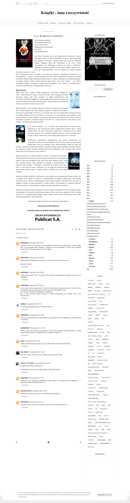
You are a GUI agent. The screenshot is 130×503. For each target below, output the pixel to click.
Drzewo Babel (103, 311)
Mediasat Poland (102, 360)
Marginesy (91, 360)
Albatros (98, 287)
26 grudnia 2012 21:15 (36, 402)
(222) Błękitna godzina (93, 228)
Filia (103, 318)
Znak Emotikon (92, 443)
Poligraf (90, 391)
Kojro (98, 343)
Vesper (90, 429)
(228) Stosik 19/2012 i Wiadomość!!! (97, 209)
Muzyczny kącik (78, 23)
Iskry (106, 336)
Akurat (90, 287)
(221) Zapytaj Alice (92, 230)
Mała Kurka (91, 356)
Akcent (101, 284)
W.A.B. (97, 429)
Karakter (105, 339)
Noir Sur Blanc (106, 377)
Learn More (101, 494)
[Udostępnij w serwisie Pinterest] (79, 229)
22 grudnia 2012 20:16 (36, 243)
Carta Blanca (92, 304)
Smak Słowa (98, 412)
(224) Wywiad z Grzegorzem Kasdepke (98, 222)
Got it (109, 494)
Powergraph (100, 391)
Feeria (96, 318)
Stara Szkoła (92, 419)
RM (96, 409)
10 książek (91, 280)
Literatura (100, 350)
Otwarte (90, 384)
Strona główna (43, 23)
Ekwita (105, 315)
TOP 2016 (106, 426)
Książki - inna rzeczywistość (65, 12)
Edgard (90, 315)
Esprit (90, 318)
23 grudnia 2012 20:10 (39, 391)
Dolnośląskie (22, 233)
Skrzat (90, 412)
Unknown (24, 243)
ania (22, 341)
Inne (108, 332)
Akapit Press (92, 284)
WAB (103, 429)
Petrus (99, 384)
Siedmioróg (103, 409)
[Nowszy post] (16, 442)
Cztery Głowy (100, 308)
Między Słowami (97, 363)
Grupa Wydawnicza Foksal (96, 325)
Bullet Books (92, 301)
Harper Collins (92, 332)
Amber (90, 291)
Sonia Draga (91, 415)
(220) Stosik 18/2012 (93, 233)
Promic (105, 395)
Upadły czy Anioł (27, 363)
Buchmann (91, 297)
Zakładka (91, 440)
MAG (93, 353)
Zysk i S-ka (91, 447)
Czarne (90, 308)
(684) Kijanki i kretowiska (100, 61)
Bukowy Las (100, 297)
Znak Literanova (105, 443)
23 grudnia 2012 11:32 (37, 328)
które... (99, 346)
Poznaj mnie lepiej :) (94, 395)
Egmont (98, 315)
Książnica (91, 346)
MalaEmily (25, 352)
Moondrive (105, 367)
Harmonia (100, 329)
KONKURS (105, 343)
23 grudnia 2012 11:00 (36, 315)
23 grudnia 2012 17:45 (36, 378)
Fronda (90, 322)
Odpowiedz (25, 252)
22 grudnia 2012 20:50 (36, 272)
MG (89, 363)
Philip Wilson (92, 388)
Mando (100, 356)
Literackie (91, 350)
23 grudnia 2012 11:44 (32, 341)
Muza (89, 370)
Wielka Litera (92, 436)
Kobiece (90, 343)
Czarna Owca (103, 304)
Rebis (103, 405)
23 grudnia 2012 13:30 (37, 352)
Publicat (90, 405)
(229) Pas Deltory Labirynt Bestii (96, 206)
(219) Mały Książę (92, 236)
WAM (108, 429)
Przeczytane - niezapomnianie (97, 402)
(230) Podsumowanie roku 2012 (96, 204)
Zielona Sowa (101, 440)
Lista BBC (107, 346)
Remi (109, 405)
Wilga (100, 436)
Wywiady (53, 23)
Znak (109, 440)
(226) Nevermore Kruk (93, 217)
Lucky (108, 350)
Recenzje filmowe (65, 23)
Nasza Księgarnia (93, 374)
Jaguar (90, 339)
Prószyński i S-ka (93, 398)
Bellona (97, 291)
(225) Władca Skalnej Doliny (95, 220)
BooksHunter (26, 391)
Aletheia (106, 287)
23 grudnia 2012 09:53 (34, 304)
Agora (99, 280)
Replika (90, 409)
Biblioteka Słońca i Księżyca (96, 294)
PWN (97, 405)
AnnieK (23, 304)
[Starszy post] (80, 442)
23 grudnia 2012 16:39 (42, 363)
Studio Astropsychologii (102, 422)
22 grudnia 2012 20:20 (36, 257)
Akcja (108, 284)
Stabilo (106, 415)
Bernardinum (107, 291)
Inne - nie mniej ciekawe (95, 336)
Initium (102, 332)
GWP (108, 325)
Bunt (100, 301)
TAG (100, 426)
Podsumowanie (103, 388)
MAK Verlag (101, 353)
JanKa (97, 339)
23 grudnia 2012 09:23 (36, 285)
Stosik (90, 422)
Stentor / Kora (103, 419)
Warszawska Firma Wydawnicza (97, 433)
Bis (109, 294)
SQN (99, 415)
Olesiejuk (103, 381)
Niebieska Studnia (93, 377)
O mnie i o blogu (93, 381)
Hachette (91, 329)
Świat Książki (92, 426)
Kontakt (89, 23)
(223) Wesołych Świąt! (93, 225)
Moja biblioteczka (93, 367)
